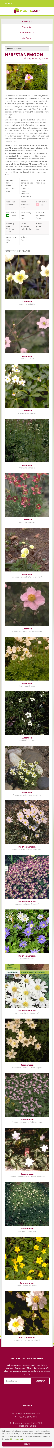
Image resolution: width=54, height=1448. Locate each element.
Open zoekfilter (14, 48)
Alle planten (27, 27)
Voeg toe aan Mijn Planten (38, 58)
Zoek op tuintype (27, 32)
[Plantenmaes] (27, 11)
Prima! (27, 1444)
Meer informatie (17, 1439)
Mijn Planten (27, 38)
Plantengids (27, 21)
